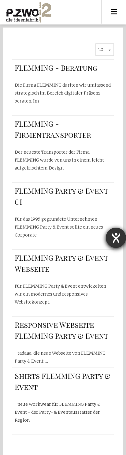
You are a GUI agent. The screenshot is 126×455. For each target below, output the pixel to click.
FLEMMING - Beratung (56, 68)
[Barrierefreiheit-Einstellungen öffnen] (116, 238)
